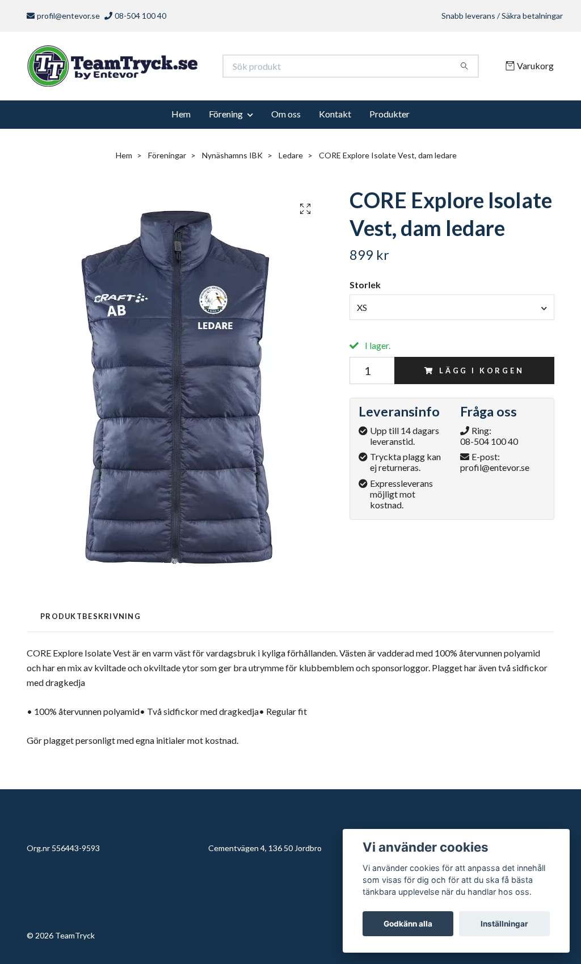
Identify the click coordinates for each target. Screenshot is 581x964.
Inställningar (504, 923)
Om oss (286, 117)
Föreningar (167, 159)
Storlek (365, 288)
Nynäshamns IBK (232, 159)
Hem (181, 117)
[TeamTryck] (158, 68)
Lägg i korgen (481, 374)
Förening (226, 117)
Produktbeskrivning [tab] (90, 620)
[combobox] (452, 310)
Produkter (389, 117)
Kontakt (335, 117)
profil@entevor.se (68, 15)
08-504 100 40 (489, 445)
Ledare (291, 159)
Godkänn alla (408, 923)
